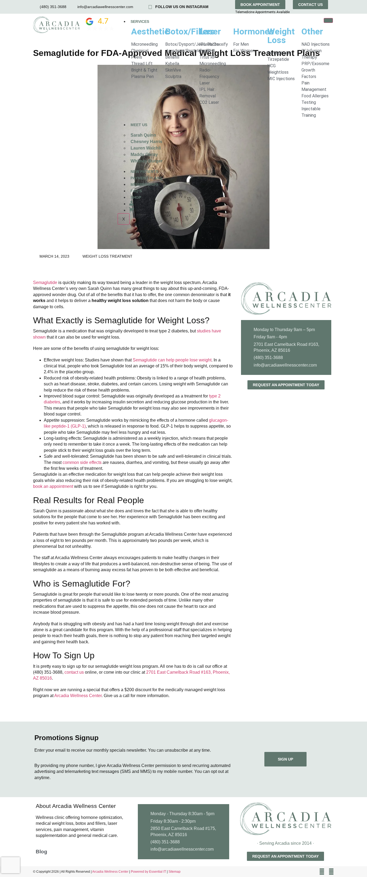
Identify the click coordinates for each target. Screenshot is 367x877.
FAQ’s (136, 191)
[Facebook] (322, 871)
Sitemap (174, 872)
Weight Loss (281, 35)
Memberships (144, 184)
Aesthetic (150, 31)
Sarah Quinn (143, 135)
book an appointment (53, 486)
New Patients (144, 171)
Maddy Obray (144, 154)
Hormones (253, 31)
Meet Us (139, 125)
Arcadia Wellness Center (78, 695)
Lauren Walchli (146, 148)
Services (140, 21)
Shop (136, 197)
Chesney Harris (146, 141)
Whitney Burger (147, 161)
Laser (210, 31)
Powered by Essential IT (148, 872)
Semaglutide (45, 282)
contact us (74, 672)
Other (312, 31)
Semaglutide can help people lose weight (172, 360)
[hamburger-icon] (328, 20)
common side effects (82, 462)
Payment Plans (146, 178)
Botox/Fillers (190, 31)
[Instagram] (331, 871)
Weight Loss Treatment (107, 256)
